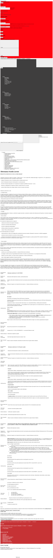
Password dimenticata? (4, 10)
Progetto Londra (7, 162)
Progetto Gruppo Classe (8, 157)
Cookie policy (4, 534)
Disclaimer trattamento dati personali (6, 549)
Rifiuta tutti (9, 510)
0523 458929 (6, 528)
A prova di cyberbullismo (9, 166)
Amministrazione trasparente (7, 541)
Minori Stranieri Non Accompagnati (10, 160)
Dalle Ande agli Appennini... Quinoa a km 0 (12, 168)
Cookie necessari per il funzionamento (6, 517)
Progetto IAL (7, 158)
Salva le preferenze (8, 519)
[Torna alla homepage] (26, 58)
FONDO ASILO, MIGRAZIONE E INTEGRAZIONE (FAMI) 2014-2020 (17, 159)
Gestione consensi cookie (6, 540)
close (1, 67)
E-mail (11, 23)
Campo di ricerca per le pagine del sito (6, 142)
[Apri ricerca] (44, 63)
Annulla (2, 57)
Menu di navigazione (19, 150)
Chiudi (2, 31)
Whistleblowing (5, 539)
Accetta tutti (16, 510)
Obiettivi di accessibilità (6, 538)
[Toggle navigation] (8, 63)
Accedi (2, 2)
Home (40, 135)
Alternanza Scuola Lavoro (9, 165)
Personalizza (3, 510)
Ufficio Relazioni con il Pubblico (7, 536)
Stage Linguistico (7, 163)
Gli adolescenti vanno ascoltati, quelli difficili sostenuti (13, 161)
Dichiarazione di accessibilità (7, 537)
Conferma (5, 57)
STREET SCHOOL (8, 167)
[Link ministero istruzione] (5, 1)
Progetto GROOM (8, 154)
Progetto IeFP (7, 164)
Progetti (40, 136)
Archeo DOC (7, 155)
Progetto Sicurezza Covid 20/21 (10, 153)
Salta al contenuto (3, 0)
